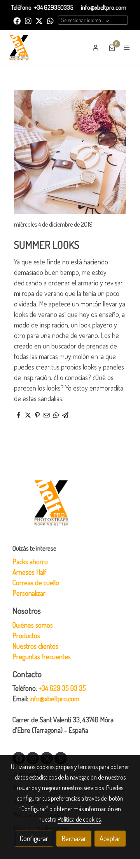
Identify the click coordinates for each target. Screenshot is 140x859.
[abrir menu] (127, 47)
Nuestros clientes (35, 646)
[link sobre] (70, 507)
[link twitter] (39, 20)
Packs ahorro (30, 561)
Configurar (34, 838)
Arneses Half (29, 572)
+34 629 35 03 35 (62, 688)
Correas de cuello (35, 582)
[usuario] (96, 47)
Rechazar (73, 838)
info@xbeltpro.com (103, 7)
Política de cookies (79, 819)
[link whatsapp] (50, 20)
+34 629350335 (53, 7)
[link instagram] (28, 20)
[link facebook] (17, 20)
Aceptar (110, 838)
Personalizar (29, 593)
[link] (19, 47)
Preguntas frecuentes (41, 656)
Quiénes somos (32, 625)
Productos (26, 635)
